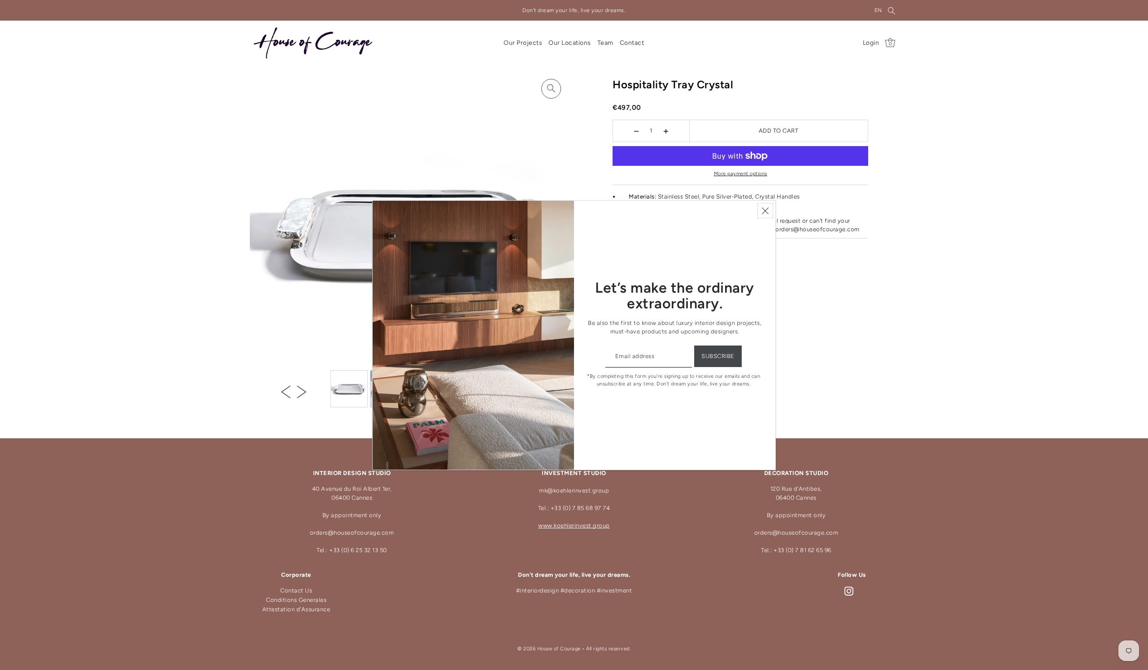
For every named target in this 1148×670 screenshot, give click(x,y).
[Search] (892, 10)
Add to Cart (779, 130)
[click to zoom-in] (551, 89)
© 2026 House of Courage (549, 649)
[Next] (301, 391)
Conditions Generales (296, 600)
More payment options (740, 174)
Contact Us (296, 590)
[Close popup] (765, 210)
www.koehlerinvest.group (574, 525)
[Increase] (666, 131)
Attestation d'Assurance (296, 609)
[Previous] (286, 391)
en (878, 10)
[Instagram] (848, 591)
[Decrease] (636, 131)
